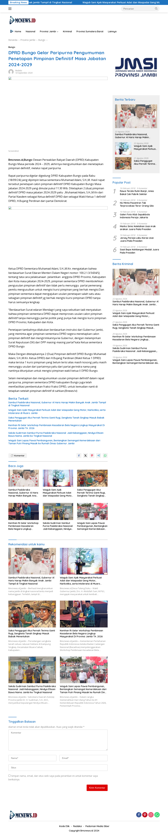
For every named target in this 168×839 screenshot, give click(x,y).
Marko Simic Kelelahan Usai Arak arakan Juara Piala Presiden (138, 228)
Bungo (11, 47)
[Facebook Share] (78, 455)
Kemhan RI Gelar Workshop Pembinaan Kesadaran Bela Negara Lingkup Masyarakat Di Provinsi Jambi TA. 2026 (56, 427)
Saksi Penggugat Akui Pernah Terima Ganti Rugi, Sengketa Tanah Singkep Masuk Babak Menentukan (56, 419)
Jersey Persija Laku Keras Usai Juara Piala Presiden (137, 239)
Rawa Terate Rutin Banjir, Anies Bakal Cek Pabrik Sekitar (137, 192)
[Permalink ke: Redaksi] (11, 71)
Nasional (30, 31)
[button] (156, 8)
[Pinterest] (144, 815)
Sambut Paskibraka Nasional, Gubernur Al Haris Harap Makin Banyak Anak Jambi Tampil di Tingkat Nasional (57, 404)
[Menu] (10, 8)
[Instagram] (151, 815)
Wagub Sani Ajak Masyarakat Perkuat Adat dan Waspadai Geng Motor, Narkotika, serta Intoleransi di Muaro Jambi (56, 411)
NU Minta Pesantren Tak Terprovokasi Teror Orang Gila (137, 204)
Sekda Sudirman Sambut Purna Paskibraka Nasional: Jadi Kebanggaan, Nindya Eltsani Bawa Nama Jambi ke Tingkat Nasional (55, 434)
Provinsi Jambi (48, 31)
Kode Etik (64, 826)
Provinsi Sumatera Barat (89, 31)
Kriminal (67, 31)
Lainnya (112, 31)
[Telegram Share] (98, 455)
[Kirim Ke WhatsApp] (105, 455)
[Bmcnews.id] (22, 19)
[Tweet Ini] (85, 455)
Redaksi (18, 70)
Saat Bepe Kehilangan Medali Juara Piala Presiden (139, 251)
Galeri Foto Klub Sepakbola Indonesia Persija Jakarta (135, 216)
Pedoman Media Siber (97, 826)
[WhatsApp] (157, 815)
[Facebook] (138, 815)
